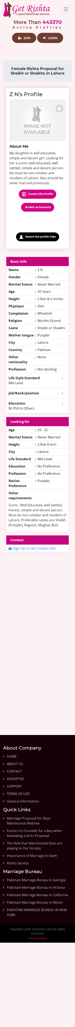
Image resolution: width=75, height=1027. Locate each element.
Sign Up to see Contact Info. (34, 548)
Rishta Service (18, 863)
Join (26, 38)
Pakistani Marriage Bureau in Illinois (35, 902)
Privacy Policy (37, 938)
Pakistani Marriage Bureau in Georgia (36, 880)
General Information (23, 801)
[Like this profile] (59, 108)
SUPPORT (14, 786)
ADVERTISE (15, 779)
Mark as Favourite (39, 207)
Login (52, 38)
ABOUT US (15, 764)
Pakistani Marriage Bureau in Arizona (36, 887)
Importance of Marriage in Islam (32, 855)
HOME (12, 756)
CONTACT (14, 771)
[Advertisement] (37, 600)
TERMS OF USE (18, 793)
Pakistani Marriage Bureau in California (37, 895)
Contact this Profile (40, 193)
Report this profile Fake (40, 236)
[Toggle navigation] (66, 9)
